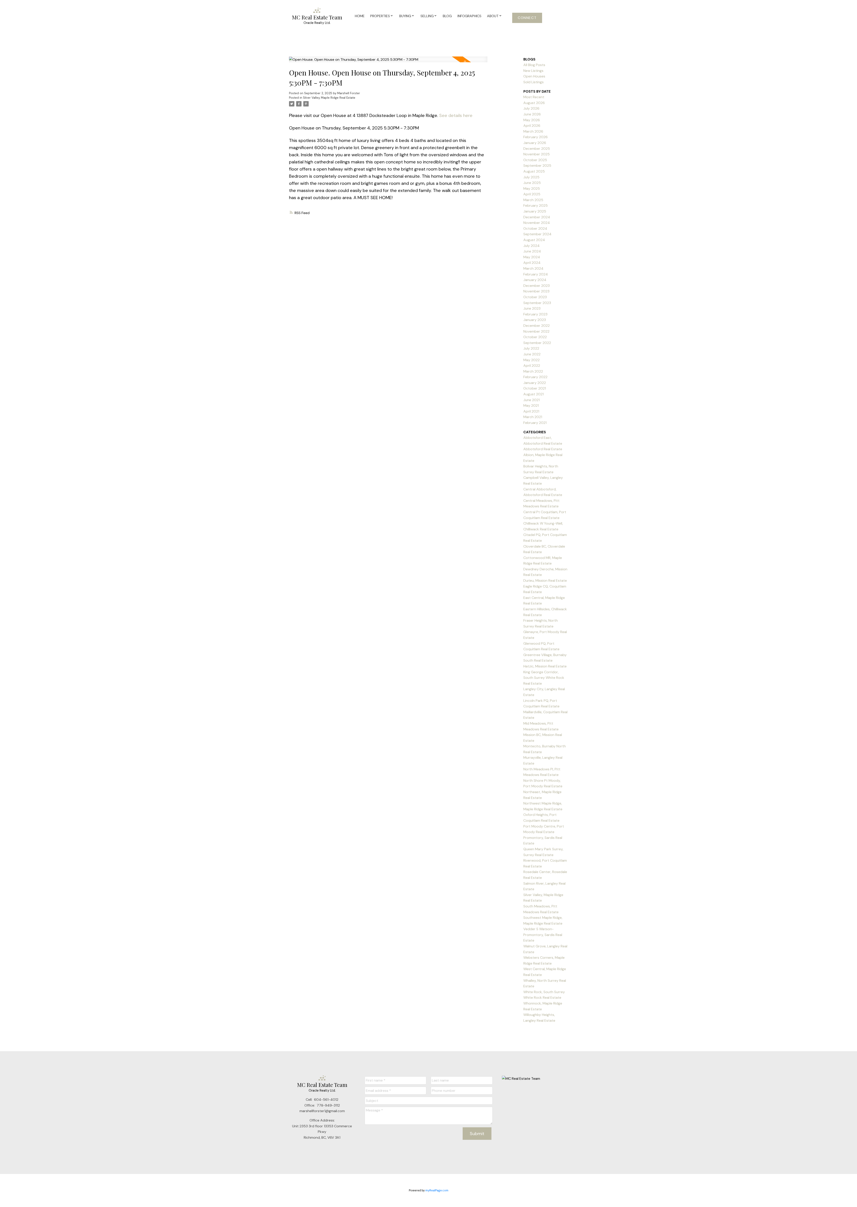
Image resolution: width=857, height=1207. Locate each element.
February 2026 (535, 137)
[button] (527, 18)
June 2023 (532, 308)
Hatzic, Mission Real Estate (545, 666)
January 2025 (534, 211)
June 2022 (532, 354)
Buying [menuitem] (405, 16)
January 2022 (534, 382)
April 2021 (531, 411)
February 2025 (535, 205)
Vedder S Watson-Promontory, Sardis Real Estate (542, 935)
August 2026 (534, 102)
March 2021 (532, 417)
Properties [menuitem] (380, 16)
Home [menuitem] (360, 16)
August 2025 (534, 171)
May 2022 (531, 360)
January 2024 (534, 279)
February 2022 (535, 377)
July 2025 (531, 177)
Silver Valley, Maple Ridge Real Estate (329, 98)
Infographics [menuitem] (469, 16)
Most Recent (533, 97)
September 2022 (537, 342)
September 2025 (537, 165)
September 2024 (537, 234)
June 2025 (532, 182)
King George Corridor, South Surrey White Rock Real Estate (543, 678)
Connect (527, 18)
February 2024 (535, 274)
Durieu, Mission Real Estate (545, 580)
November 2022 (536, 331)
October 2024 (535, 228)
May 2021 (531, 405)
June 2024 (532, 251)
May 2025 (531, 188)
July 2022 (531, 348)
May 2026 (531, 120)
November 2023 (536, 291)
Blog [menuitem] (447, 16)
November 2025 (536, 154)
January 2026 (534, 142)
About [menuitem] (493, 16)
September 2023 (537, 302)
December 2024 (536, 217)
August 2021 (533, 394)
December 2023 (536, 285)
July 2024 (531, 245)
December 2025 (536, 148)
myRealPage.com (436, 1190)
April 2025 (531, 194)
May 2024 (531, 257)
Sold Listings (533, 82)
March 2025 (533, 200)
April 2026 (531, 125)
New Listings (533, 70)
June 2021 (531, 400)
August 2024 (534, 240)
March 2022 (533, 371)
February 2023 (535, 314)
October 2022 (535, 337)
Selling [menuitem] (427, 16)
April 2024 (532, 262)
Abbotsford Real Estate (542, 449)
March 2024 (533, 268)
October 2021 (534, 388)
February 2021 (535, 422)
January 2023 (534, 319)
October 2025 (535, 160)
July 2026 (531, 108)
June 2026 (532, 114)
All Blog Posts (534, 65)
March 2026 (533, 131)
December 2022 (536, 325)
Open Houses (534, 76)
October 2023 (535, 297)
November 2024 (536, 222)
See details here (455, 115)
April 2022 (531, 365)
